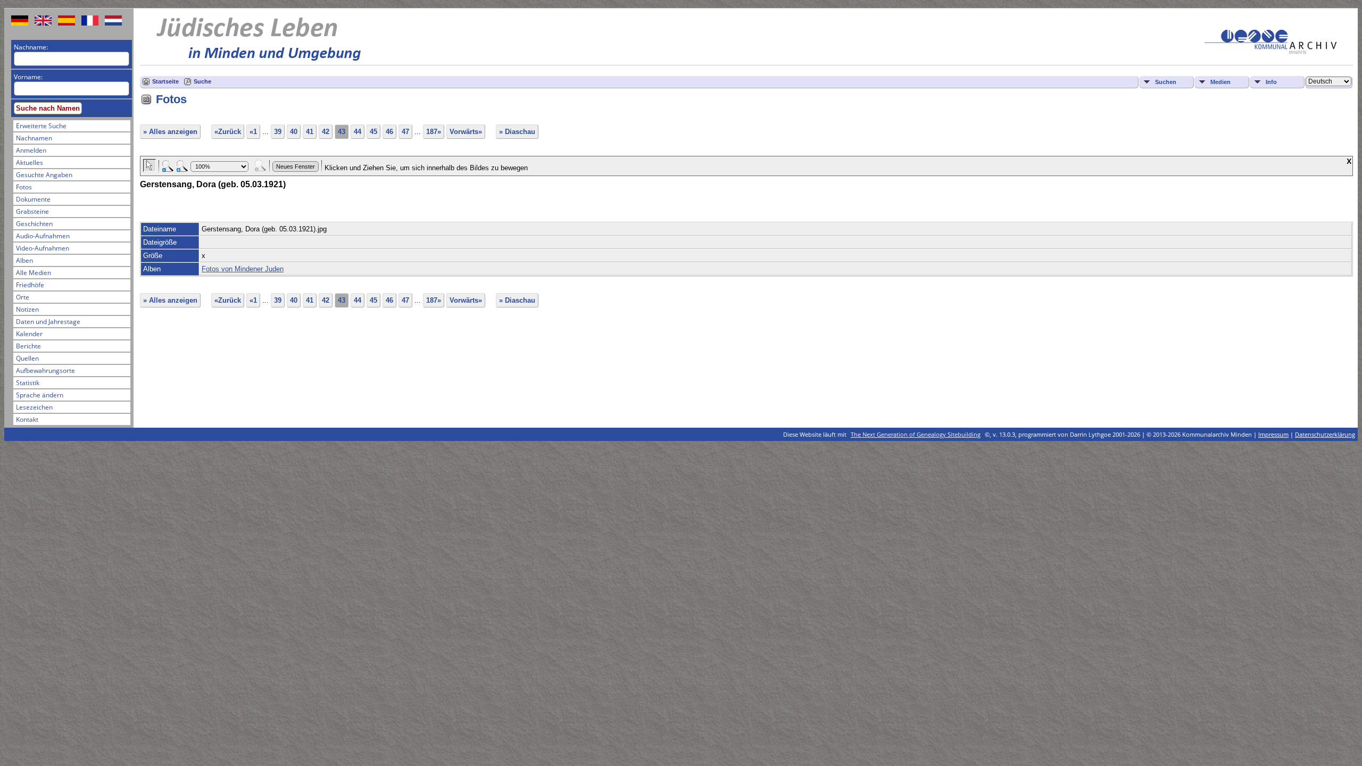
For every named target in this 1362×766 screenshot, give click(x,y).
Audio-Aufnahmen (43, 235)
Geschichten (34, 223)
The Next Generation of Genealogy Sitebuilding (916, 434)
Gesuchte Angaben (44, 174)
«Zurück (227, 132)
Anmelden (31, 150)
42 (325, 132)
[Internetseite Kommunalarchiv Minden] (1270, 51)
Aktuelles (29, 162)
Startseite (165, 81)
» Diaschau (517, 132)
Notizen (27, 309)
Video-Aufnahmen (42, 248)
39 (277, 132)
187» (433, 132)
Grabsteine (32, 211)
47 (405, 132)
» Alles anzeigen (170, 132)
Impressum (1273, 434)
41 (309, 132)
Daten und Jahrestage (48, 321)
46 (389, 132)
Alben (24, 260)
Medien (1220, 82)
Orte (22, 297)
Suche (202, 81)
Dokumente (33, 199)
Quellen (27, 358)
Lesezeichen (34, 407)
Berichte (28, 346)
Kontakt (27, 419)
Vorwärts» (466, 132)
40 (293, 132)
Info (1271, 82)
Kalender (29, 333)
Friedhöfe (30, 284)
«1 (253, 132)
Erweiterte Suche (41, 125)
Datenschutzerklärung (1325, 434)
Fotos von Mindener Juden (243, 269)
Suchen (1165, 82)
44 (357, 132)
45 (373, 132)
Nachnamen (34, 138)
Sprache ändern (39, 394)
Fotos (24, 187)
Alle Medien (33, 272)
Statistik (27, 382)
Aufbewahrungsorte (45, 370)
